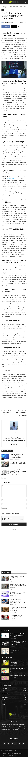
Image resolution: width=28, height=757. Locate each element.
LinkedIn (15, 441)
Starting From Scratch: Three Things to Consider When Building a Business (18, 586)
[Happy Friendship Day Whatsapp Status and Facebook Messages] (5, 670)
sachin (11, 459)
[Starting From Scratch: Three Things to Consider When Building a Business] (5, 586)
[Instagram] (14, 444)
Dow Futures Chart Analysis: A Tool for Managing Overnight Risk (7, 412)
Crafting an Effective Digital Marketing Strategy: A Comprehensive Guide (16, 456)
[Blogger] (4, 743)
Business (4, 466)
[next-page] (5, 478)
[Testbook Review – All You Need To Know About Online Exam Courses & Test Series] (5, 635)
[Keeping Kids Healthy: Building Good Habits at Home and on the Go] (5, 578)
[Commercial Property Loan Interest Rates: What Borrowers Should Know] (5, 617)
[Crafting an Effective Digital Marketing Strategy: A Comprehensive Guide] (5, 456)
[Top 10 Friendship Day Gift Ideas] (5, 677)
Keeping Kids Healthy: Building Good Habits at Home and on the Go (17, 578)
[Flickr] (12, 743)
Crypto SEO (10, 178)
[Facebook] (11, 444)
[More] (18, 26)
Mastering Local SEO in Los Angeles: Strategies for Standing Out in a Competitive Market (18, 471)
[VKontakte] (23, 743)
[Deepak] (2, 22)
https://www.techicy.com (14, 435)
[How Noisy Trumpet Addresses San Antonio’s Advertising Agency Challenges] (5, 464)
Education (4, 474)
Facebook (11, 441)
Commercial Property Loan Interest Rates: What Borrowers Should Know (17, 617)
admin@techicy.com (12, 733)
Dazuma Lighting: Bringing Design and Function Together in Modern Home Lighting (18, 609)
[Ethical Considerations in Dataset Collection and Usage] (5, 651)
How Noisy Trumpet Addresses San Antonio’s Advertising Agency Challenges (18, 464)
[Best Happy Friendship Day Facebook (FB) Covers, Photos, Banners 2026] (5, 662)
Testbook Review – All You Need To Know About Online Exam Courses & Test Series (17, 635)
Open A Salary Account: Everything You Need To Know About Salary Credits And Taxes (17, 601)
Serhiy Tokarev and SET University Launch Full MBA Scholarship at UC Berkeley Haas (18, 643)
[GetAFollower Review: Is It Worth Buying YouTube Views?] (5, 594)
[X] (16, 444)
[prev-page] (2, 478)
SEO (6, 6)
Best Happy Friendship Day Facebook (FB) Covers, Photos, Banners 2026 (17, 662)
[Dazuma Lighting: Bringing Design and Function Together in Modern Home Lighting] (5, 609)
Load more (13, 623)
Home (2, 6)
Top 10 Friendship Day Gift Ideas (17, 675)
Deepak (6, 22)
